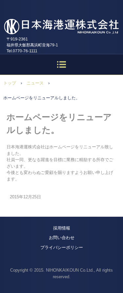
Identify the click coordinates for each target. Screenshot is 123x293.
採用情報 (61, 228)
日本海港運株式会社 (61, 22)
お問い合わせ (61, 237)
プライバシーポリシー (61, 247)
